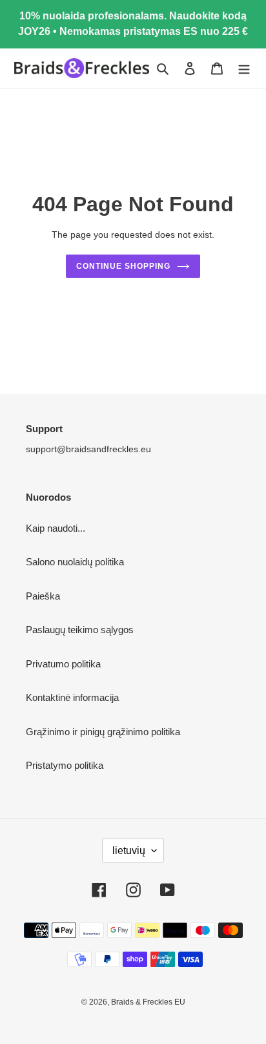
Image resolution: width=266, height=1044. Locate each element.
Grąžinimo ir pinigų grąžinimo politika (103, 731)
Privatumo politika (63, 663)
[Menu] (244, 68)
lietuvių (128, 850)
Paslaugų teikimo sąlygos (80, 629)
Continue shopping (123, 266)
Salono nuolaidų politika (75, 561)
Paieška (43, 595)
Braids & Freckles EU (148, 1002)
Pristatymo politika (64, 765)
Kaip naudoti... (55, 528)
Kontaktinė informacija (72, 697)
